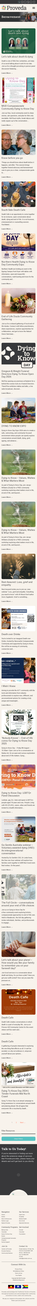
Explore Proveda (6, 1223)
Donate (21, 1230)
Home (3, 1214)
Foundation (22, 1234)
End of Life (22, 1221)
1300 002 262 (26, 1252)
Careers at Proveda (7, 1249)
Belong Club (5, 1230)
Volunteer (4, 1232)
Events (3, 1216)
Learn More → (7, 73)
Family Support (6, 1242)
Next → (22, 1122)
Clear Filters (18, 1139)
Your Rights (18, 1275)
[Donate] (28, 2)
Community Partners (7, 1253)
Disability (21, 1216)
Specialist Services (24, 1223)
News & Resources (7, 1219)
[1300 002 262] (25, 2)
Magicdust (21, 1280)
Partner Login (5, 1221)
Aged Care (22, 1214)
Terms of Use (18, 1273)
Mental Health (23, 1219)
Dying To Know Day (7, 1234)
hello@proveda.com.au (25, 1258)
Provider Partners (6, 1251)
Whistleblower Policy (18, 1271)
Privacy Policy (18, 1269)
